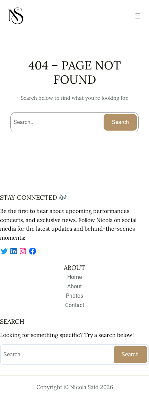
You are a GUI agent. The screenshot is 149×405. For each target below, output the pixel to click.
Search (120, 122)
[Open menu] (138, 16)
